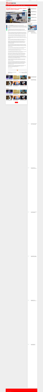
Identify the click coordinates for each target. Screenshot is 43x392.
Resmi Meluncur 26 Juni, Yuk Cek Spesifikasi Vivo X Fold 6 (33, 17)
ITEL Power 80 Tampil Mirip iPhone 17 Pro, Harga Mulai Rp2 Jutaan (23, 79)
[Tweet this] (24, 10)
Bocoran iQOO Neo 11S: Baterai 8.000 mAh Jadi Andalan (16, 85)
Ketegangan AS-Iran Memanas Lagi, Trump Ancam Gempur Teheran (34, 300)
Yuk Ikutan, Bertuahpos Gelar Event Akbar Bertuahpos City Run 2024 (23, 72)
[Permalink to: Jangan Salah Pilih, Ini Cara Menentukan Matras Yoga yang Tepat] (29, 9)
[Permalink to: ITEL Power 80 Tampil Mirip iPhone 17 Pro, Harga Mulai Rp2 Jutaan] (23, 77)
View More (16, 102)
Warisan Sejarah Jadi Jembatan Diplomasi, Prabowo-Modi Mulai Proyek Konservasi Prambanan (33, 344)
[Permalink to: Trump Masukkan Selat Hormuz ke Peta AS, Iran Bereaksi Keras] (32, 27)
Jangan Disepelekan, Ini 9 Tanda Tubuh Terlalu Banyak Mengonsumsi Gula (33, 11)
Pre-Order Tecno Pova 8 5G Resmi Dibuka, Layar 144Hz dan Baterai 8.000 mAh (23, 85)
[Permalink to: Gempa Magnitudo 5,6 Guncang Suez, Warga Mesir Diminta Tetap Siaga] (29, 189)
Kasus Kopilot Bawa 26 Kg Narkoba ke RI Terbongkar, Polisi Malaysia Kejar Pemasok (34, 79)
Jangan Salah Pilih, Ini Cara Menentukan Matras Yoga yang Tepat (33, 8)
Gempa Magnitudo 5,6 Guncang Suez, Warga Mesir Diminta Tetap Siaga (33, 168)
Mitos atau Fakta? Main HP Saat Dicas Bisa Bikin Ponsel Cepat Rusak (33, 20)
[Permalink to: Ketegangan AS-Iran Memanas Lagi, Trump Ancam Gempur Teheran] (29, 321)
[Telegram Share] (25, 10)
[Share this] (23, 10)
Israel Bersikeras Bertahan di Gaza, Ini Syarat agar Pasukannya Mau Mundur (34, 212)
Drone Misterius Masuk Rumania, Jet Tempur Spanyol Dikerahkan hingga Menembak (34, 32)
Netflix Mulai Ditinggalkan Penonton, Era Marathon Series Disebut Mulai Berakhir (34, 14)
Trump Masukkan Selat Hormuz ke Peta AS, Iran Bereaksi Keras (32, 31)
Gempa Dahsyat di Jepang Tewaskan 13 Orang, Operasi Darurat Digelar (33, 256)
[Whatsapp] (26, 10)
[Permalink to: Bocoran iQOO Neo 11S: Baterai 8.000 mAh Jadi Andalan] (16, 97)
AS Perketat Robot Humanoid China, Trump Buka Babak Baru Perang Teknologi (9, 85)
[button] (36, 0)
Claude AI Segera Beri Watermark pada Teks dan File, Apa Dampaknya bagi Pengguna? (16, 79)
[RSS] (17, 70)
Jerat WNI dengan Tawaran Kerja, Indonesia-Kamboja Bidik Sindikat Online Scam (33, 76)
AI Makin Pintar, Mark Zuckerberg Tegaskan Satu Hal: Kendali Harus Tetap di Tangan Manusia (9, 79)
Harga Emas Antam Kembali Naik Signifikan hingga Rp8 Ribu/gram (12, 72)
